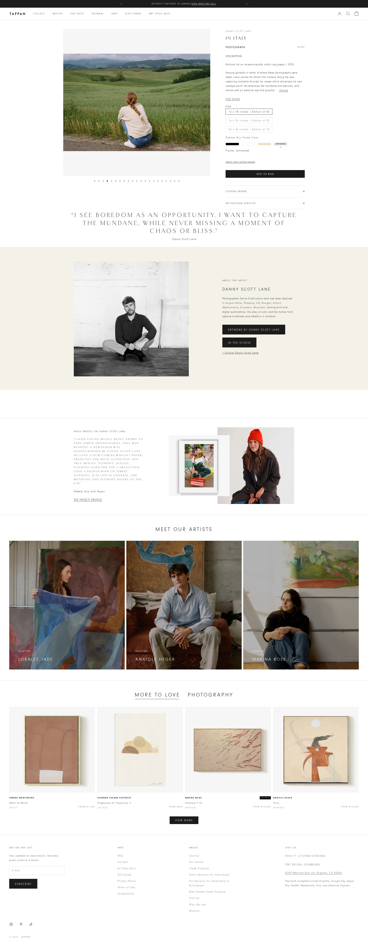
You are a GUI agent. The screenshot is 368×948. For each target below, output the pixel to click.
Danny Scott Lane (239, 31)
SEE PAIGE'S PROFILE (88, 499)
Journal (98, 13)
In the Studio (239, 342)
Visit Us (194, 898)
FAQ (120, 855)
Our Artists (196, 862)
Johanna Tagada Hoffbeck (114, 798)
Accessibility (125, 893)
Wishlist (194, 911)
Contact (122, 862)
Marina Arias (193, 798)
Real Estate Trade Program (207, 891)
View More (184, 820)
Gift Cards (133, 13)
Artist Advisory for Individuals (209, 874)
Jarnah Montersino (21, 798)
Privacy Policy (126, 881)
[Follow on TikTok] (31, 924)
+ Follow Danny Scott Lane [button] (240, 352)
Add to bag (265, 174)
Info (114, 13)
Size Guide (233, 99)
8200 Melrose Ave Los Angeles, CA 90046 (313, 872)
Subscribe (23, 884)
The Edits (77, 13)
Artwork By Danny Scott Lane (254, 329)
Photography (210, 695)
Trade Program (199, 868)
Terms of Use (126, 887)
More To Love (157, 695)
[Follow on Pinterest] (21, 924)
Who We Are (197, 904)
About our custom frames (240, 162)
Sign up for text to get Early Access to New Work (184, 3)
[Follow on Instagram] (11, 924)
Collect (39, 13)
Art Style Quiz (159, 13)
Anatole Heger (282, 798)
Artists (58, 13)
